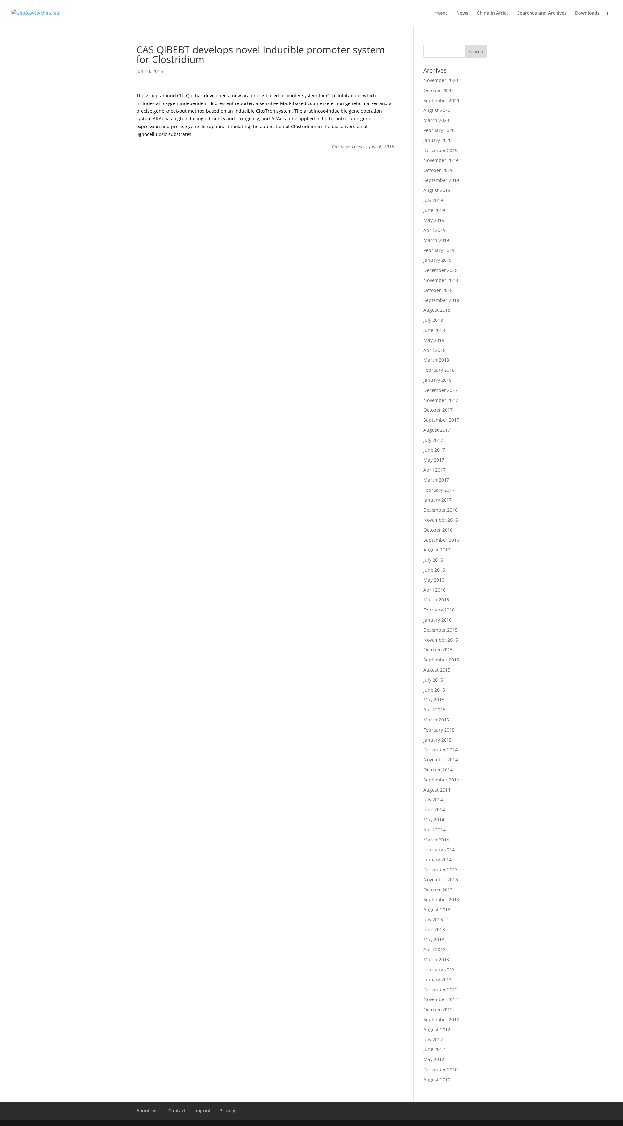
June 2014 (434, 809)
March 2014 (436, 840)
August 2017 (436, 430)
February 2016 (439, 610)
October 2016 (438, 530)
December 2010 (440, 1069)
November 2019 (440, 160)
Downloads (587, 13)
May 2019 (433, 220)
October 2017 (438, 410)
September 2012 (441, 1019)
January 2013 (437, 979)
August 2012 (436, 1029)
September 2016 (441, 540)
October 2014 (438, 770)
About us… (148, 1111)
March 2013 (436, 959)
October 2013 (438, 890)
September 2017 (441, 420)
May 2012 (433, 1059)
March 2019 (436, 240)
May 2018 (433, 340)
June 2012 (434, 1049)
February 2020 (439, 130)
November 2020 (440, 80)
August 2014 (436, 790)
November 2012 (440, 999)
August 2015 (436, 670)
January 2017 (437, 500)
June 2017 (434, 450)
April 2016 (434, 590)
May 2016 (433, 580)
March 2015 (436, 720)
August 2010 (436, 1079)
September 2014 (441, 780)
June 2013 (434, 929)
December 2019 (440, 150)
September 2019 (441, 180)
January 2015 (437, 740)
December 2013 (440, 869)
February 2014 (439, 849)
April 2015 (434, 710)
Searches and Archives (542, 13)
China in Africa (493, 13)
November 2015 (440, 640)
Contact (177, 1111)
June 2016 (434, 570)
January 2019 (437, 260)
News (462, 13)
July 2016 (433, 560)
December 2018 (440, 270)
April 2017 (434, 470)
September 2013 (441, 899)
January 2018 (437, 380)
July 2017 (433, 440)
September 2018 (441, 300)
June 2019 (434, 210)
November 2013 (440, 880)
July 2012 (433, 1039)
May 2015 (433, 699)
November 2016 (440, 520)
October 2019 (438, 170)
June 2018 (434, 330)
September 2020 (441, 100)
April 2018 (434, 350)
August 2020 (436, 110)
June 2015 (434, 690)
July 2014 (433, 799)
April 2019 (434, 230)
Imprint (202, 1111)
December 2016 (440, 510)
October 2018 (438, 290)
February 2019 (439, 250)
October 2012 (438, 1009)
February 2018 (439, 370)
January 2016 (437, 620)
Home (441, 13)
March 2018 (436, 360)
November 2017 (440, 400)
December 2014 (440, 749)
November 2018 (440, 280)
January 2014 (437, 859)
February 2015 (439, 730)
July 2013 (433, 919)
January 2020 (437, 140)
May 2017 (433, 460)
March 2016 (436, 600)
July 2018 (433, 320)
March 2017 (436, 480)
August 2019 (436, 190)
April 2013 (434, 949)
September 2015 (441, 660)
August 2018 (436, 310)
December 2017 (440, 390)
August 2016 (436, 550)
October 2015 (438, 650)
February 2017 (439, 490)
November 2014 (440, 760)
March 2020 (436, 120)
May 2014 (433, 820)
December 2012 (440, 990)
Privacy (227, 1111)
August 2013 (436, 909)
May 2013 (433, 940)
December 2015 (440, 630)
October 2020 (438, 90)
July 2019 (433, 200)
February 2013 (439, 969)
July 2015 (433, 680)
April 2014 (434, 830)
